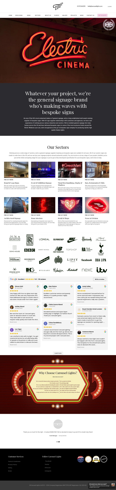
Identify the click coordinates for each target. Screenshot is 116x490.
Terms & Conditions (14, 461)
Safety (10, 467)
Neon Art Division (91, 218)
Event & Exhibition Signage (41, 183)
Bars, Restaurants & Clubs (94, 183)
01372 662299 (81, 6)
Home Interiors (37, 218)
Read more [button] (13, 322)
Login (110, 6)
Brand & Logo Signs (11, 183)
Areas (10, 471)
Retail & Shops (63, 218)
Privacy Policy (12, 464)
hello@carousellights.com (95, 6)
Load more (58, 353)
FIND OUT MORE (8, 179)
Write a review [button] (99, 279)
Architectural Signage (12, 218)
